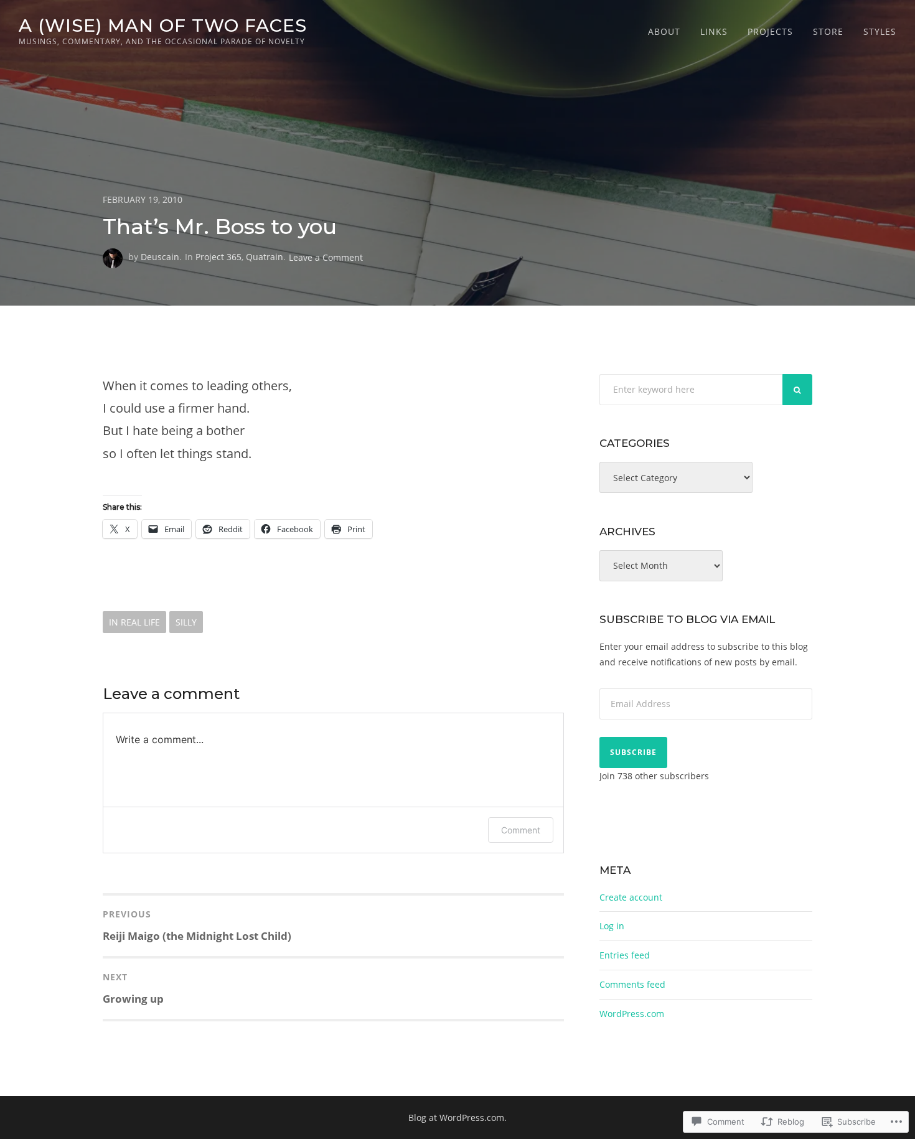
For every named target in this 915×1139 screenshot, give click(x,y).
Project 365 (218, 257)
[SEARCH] (797, 389)
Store (828, 31)
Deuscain (160, 257)
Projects (770, 31)
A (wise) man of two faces (163, 25)
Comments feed (632, 984)
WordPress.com (631, 1013)
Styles (879, 31)
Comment (520, 830)
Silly (186, 622)
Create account (630, 897)
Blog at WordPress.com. (457, 1117)
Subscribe (633, 752)
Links (714, 31)
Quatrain (264, 257)
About (664, 31)
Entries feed (624, 955)
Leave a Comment (326, 257)
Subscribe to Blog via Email (687, 619)
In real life (134, 622)
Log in (611, 926)
